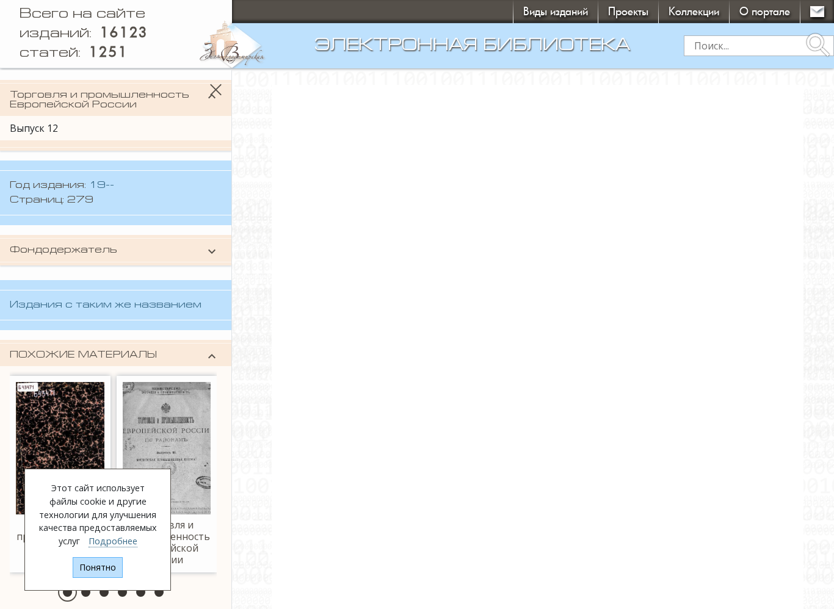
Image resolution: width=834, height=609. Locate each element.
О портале (764, 11)
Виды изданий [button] (555, 11)
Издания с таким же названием (105, 305)
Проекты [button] (628, 11)
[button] (67, 592)
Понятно (97, 567)
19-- (101, 185)
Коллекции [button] (694, 11)
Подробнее (113, 541)
